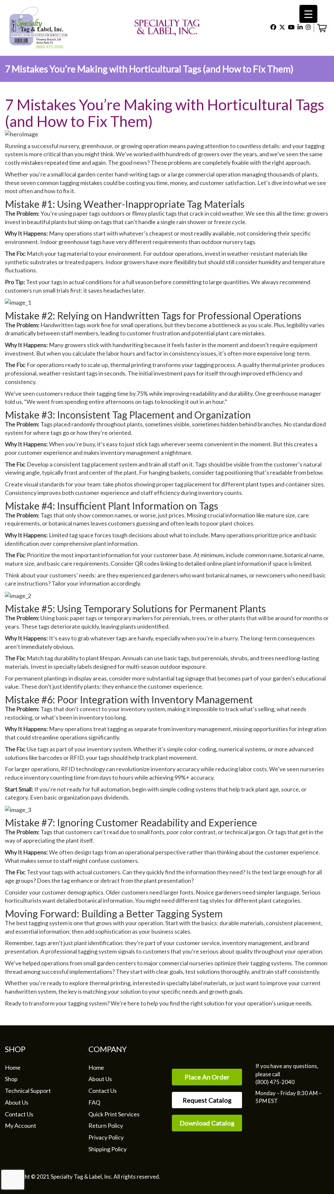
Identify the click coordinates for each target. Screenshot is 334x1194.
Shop (11, 1078)
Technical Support (28, 1090)
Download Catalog (207, 1123)
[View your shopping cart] (323, 27)
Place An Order (207, 1077)
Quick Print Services (114, 1114)
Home (13, 1067)
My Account (20, 1125)
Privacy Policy (106, 1137)
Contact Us (19, 1114)
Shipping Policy (107, 1149)
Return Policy (105, 1125)
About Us (16, 1102)
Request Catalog (207, 1100)
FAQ (94, 1102)
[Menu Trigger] (308, 14)
